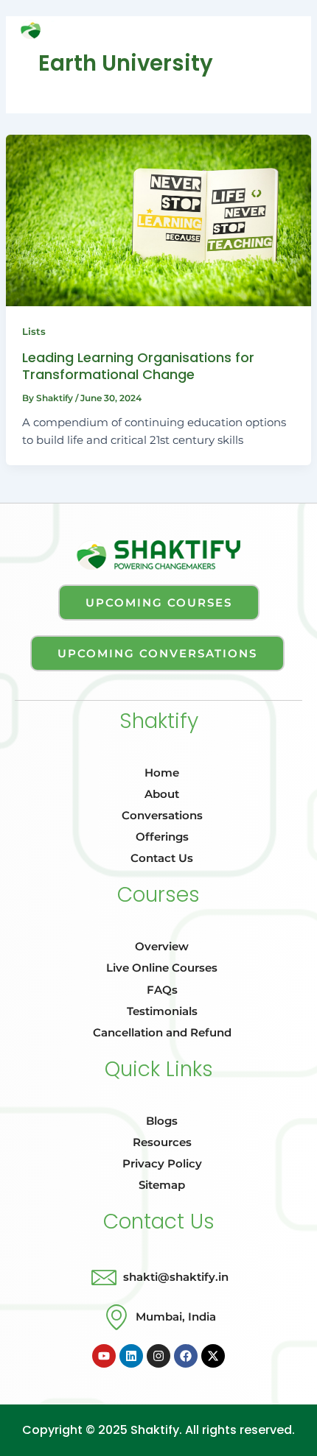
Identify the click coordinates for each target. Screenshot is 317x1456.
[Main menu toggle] (286, 29)
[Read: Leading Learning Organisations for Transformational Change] (158, 220)
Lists (34, 331)
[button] (158, 32)
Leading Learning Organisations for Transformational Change (138, 365)
